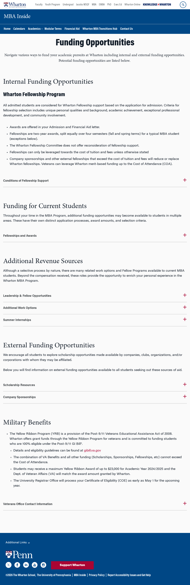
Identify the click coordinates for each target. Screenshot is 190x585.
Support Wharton (72, 565)
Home (7, 29)
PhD (109, 4)
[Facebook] (17, 565)
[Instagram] (43, 565)
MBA (94, 4)
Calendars (19, 29)
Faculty (38, 4)
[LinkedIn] (26, 565)
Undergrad (68, 4)
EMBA (102, 4)
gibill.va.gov (92, 450)
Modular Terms (53, 29)
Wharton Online (132, 4)
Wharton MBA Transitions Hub (100, 29)
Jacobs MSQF (82, 4)
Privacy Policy (97, 575)
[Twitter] (9, 565)
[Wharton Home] (15, 4)
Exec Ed (118, 4)
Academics (34, 29)
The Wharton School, (24, 575)
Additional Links (16, 542)
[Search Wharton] (183, 4)
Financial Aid (72, 29)
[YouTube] (35, 565)
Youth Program (52, 4)
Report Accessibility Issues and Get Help (129, 575)
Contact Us (126, 29)
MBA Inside (80, 575)
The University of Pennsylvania (54, 575)
